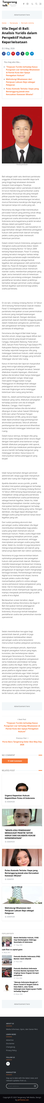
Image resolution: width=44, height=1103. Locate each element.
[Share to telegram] (32, 54)
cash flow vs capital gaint (12, 949)
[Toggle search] (36, 4)
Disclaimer (10, 1043)
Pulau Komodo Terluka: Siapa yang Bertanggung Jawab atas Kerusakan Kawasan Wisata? (22, 91)
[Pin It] (13, 54)
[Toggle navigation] (40, 4)
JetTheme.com (23, 1100)
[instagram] (27, 3)
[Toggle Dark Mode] (32, 4)
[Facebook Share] (4, 54)
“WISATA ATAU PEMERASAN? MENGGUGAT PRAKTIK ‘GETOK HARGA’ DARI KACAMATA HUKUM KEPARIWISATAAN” (20, 834)
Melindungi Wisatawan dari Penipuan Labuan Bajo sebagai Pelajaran (20, 82)
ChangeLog (10, 1047)
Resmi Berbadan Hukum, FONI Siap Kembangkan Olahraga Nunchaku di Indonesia (26, 939)
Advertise (9, 1040)
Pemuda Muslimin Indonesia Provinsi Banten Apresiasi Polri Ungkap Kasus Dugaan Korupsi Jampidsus (26, 971)
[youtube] (8, 1064)
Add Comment (16, 761)
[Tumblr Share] (22, 54)
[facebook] (24, 3)
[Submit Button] (35, 1086)
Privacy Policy (11, 1050)
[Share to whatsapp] (27, 54)
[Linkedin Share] (18, 54)
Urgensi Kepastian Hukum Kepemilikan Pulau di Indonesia (20, 796)
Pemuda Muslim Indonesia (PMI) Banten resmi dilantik (27, 957)
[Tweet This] (8, 54)
